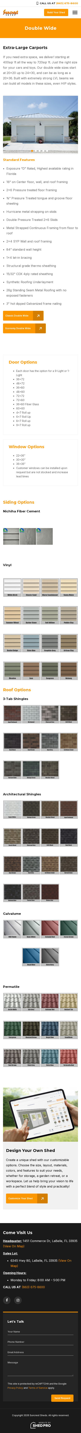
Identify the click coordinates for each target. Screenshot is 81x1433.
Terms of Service (37, 1387)
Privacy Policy (15, 1387)
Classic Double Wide (16, 315)
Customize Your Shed (20, 1198)
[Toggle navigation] (75, 12)
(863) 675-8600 (67, 3)
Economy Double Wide (18, 328)
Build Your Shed (56, 12)
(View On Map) (13, 1246)
